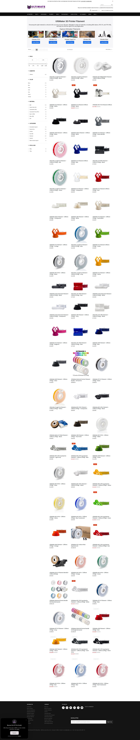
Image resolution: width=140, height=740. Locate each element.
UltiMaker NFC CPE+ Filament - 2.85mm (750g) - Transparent (79, 408)
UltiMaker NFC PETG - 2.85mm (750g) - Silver (57, 484)
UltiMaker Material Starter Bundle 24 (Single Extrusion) (80, 629)
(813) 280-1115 (82, 730)
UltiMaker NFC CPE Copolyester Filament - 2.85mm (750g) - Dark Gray (80, 650)
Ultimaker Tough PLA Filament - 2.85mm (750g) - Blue (79, 245)
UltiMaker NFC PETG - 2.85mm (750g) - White (100, 435)
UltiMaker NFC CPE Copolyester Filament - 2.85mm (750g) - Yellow (102, 484)
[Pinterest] (78, 707)
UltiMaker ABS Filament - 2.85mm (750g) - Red (101, 629)
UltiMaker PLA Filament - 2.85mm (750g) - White (58, 105)
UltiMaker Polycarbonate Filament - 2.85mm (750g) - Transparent (59, 315)
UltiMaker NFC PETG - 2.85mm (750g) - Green (100, 573)
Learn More (36, 42)
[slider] (29, 64)
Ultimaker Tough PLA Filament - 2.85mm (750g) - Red (58, 161)
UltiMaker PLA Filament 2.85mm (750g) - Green (101, 245)
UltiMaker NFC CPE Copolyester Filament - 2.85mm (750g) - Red (101, 545)
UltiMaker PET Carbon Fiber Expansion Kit (78, 545)
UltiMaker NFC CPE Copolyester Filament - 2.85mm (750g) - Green (102, 517)
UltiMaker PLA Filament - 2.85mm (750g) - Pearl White (101, 217)
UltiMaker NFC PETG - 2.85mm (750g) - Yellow (57, 517)
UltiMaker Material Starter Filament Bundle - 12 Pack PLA (80, 380)
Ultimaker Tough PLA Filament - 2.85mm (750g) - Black (58, 77)
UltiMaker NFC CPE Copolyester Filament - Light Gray (58, 456)
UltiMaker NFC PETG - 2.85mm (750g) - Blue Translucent (79, 517)
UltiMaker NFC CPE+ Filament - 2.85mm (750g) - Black (101, 408)
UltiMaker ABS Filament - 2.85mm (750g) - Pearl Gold (80, 435)
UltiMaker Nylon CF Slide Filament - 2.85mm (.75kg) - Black (59, 435)
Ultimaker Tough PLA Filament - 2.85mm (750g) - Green (58, 189)
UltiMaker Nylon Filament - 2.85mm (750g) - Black (80, 133)
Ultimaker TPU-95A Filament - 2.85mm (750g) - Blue (79, 343)
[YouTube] (82, 707)
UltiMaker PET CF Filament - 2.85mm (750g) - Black (102, 380)
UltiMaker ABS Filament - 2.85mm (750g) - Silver (58, 380)
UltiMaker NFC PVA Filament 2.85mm (102, 105)
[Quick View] (67, 64)
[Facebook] (63, 707)
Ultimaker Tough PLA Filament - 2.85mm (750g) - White (79, 77)
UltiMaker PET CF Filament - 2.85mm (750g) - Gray (59, 629)
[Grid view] (34, 50)
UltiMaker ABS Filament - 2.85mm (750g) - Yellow (58, 649)
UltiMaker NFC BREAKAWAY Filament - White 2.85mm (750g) (102, 77)
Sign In (103, 10)
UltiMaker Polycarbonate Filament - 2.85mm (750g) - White (102, 294)
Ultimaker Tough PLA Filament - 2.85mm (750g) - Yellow (58, 408)
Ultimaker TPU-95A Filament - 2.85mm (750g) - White (100, 315)
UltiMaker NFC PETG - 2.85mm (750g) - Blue (79, 684)
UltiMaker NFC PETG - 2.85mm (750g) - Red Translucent (100, 684)
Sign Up (109, 722)
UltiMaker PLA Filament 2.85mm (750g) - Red (101, 189)
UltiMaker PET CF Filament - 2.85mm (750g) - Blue (102, 601)
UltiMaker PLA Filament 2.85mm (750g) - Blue (79, 161)
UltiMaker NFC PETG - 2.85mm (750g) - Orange (79, 573)
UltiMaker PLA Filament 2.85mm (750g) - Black (79, 105)
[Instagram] (74, 707)
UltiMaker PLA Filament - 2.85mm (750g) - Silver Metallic (101, 133)
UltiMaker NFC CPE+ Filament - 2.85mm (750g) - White (79, 484)
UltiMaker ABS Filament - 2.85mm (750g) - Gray (80, 315)
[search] (106, 5)
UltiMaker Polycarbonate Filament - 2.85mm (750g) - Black (59, 294)
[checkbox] (38, 74)
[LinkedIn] (67, 707)
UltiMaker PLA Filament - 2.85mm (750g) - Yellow (101, 273)
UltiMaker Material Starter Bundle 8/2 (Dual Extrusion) (59, 601)
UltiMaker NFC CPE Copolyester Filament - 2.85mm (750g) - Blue (79, 456)
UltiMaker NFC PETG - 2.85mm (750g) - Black (57, 273)
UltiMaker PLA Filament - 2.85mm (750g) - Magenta (58, 343)
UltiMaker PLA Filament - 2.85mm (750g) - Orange (58, 245)
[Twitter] (70, 707)
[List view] (33, 50)
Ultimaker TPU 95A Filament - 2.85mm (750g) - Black (100, 161)
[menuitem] (30, 14)
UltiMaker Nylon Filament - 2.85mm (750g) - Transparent (59, 217)
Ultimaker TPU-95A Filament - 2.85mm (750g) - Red (79, 294)
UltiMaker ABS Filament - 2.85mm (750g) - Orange (58, 545)
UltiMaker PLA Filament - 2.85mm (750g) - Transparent (80, 189)
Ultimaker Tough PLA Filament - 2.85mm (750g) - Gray (79, 273)
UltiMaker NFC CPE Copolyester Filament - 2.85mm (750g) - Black (102, 649)
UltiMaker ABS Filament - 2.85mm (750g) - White (80, 217)
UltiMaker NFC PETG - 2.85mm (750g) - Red (57, 684)
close (112, 1)
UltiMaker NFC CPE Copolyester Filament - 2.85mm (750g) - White (80, 601)
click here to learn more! (86, 1)
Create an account (109, 10)
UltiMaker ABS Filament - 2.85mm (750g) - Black (58, 133)
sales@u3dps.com (68, 730)
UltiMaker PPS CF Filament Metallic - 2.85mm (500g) (59, 573)
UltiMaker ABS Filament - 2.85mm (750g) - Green (101, 456)
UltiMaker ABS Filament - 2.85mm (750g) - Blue (101, 343)
